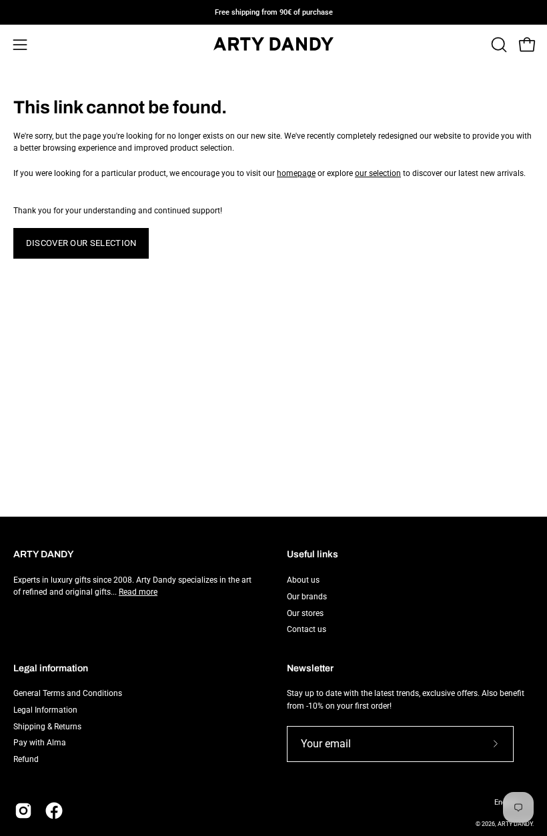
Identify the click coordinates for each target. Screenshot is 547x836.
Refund (26, 759)
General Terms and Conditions (67, 693)
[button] (497, 44)
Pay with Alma (39, 743)
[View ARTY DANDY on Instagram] (23, 811)
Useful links (312, 554)
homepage (296, 173)
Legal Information (45, 710)
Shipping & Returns (47, 726)
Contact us (306, 629)
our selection (378, 173)
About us (303, 580)
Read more (138, 592)
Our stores (305, 612)
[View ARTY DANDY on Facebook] (54, 811)
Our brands (307, 596)
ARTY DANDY (515, 824)
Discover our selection (81, 243)
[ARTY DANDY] (273, 45)
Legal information (50, 668)
